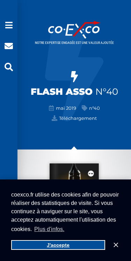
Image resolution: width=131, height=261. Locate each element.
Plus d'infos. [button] (49, 229)
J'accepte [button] (58, 245)
